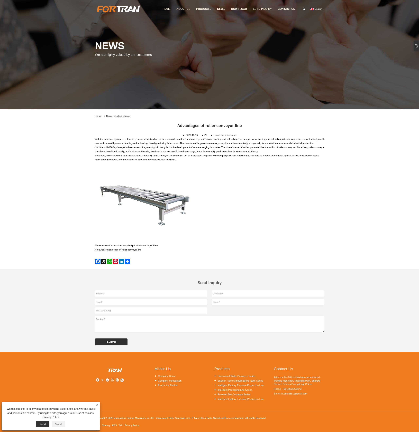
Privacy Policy (132, 425)
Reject (42, 424)
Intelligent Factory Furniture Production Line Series (241, 386)
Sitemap (106, 425)
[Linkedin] (107, 380)
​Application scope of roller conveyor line (120, 249)
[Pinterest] (117, 380)
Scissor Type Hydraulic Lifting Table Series (240, 380)
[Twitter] (102, 380)
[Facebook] (97, 380)
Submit (111, 341)
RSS (114, 425)
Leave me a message (225, 135)
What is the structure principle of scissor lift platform (131, 245)
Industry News (122, 116)
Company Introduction (170, 380)
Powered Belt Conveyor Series (234, 394)
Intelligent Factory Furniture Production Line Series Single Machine (241, 399)
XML (120, 425)
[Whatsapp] (122, 380)
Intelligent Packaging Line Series (235, 389)
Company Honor (167, 376)
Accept (58, 424)
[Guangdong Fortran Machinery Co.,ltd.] (118, 9)
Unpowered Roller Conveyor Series (236, 376)
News (109, 116)
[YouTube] (112, 380)
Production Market (168, 385)
